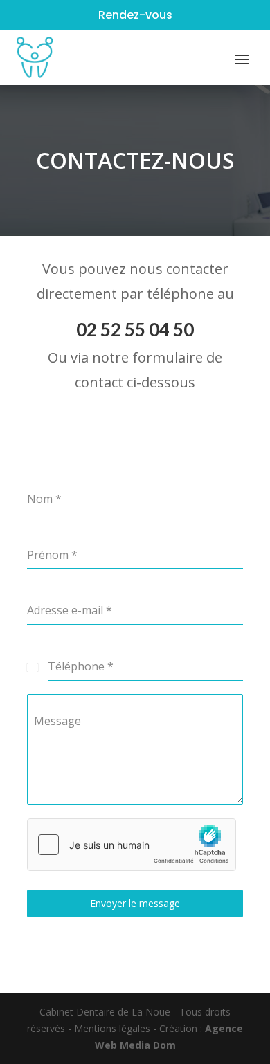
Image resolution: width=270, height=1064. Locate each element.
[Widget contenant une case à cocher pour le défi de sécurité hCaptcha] (131, 844)
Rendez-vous (135, 15)
